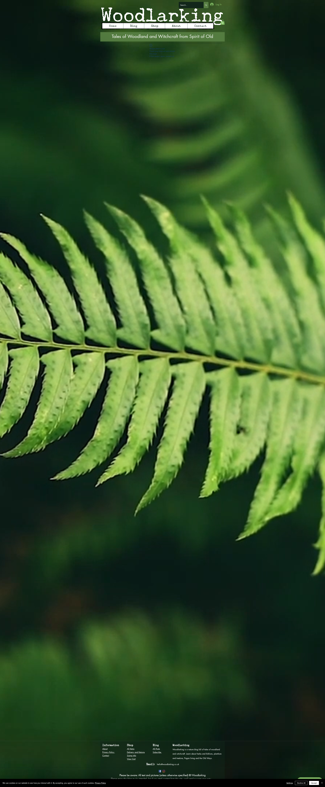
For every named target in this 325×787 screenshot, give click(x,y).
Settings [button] (289, 783)
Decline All (301, 783)
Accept (314, 783)
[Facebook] (160, 771)
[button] (222, 22)
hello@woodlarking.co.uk (168, 764)
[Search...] (206, 5)
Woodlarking (162, 14)
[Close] (321, 783)
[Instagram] (163, 771)
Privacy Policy (100, 783)
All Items (130, 749)
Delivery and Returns (136, 752)
